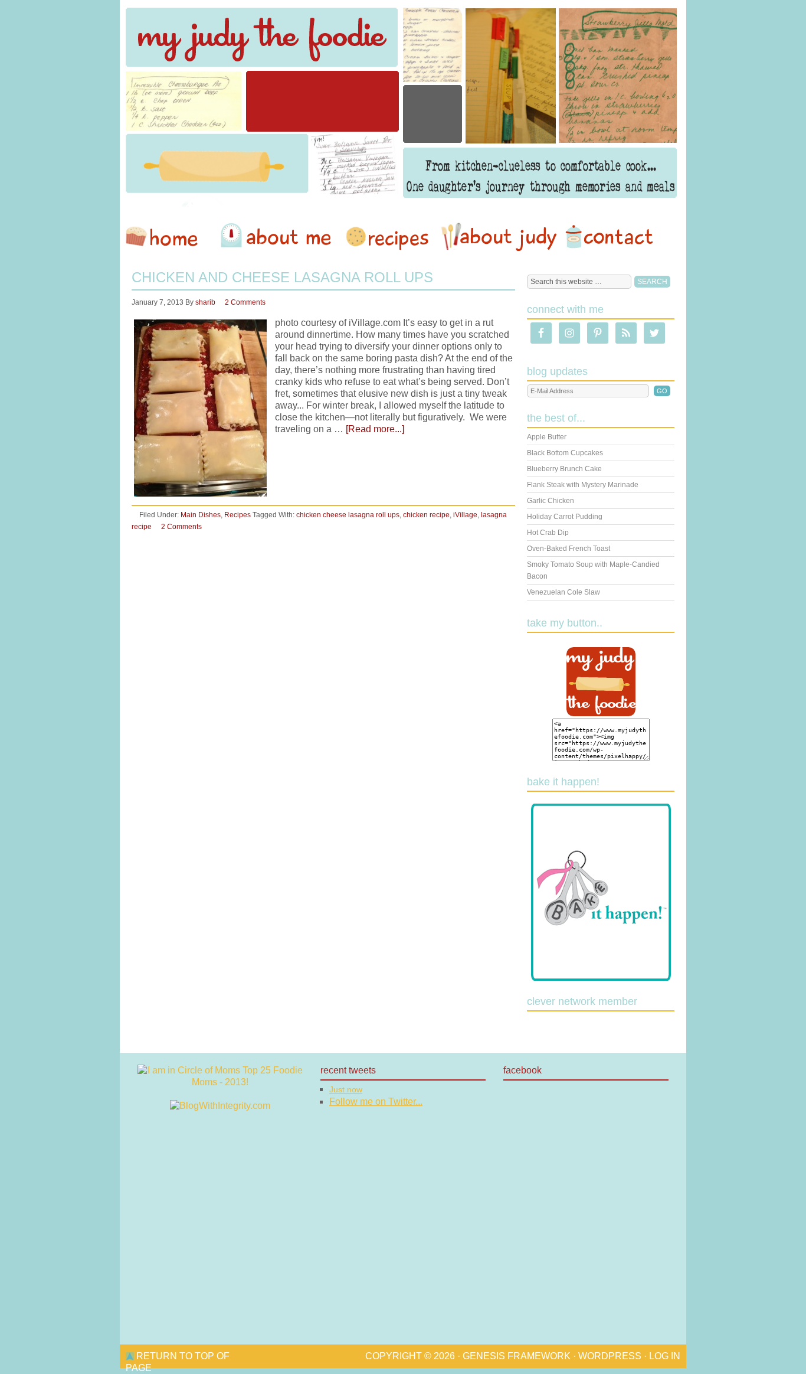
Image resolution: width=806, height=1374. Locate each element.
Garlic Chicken (550, 501)
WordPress (609, 1356)
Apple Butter (546, 437)
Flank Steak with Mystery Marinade (582, 485)
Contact (609, 236)
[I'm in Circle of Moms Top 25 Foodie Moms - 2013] (220, 1082)
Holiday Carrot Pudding (564, 517)
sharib (205, 302)
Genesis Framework (517, 1356)
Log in (664, 1356)
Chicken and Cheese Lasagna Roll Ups (282, 277)
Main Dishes (201, 515)
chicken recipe (426, 515)
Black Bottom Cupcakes (565, 453)
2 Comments (245, 302)
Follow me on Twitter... (375, 1101)
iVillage (465, 515)
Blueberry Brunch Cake (564, 469)
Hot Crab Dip (548, 532)
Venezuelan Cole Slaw (563, 592)
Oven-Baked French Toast (568, 548)
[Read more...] (375, 429)
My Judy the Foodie (403, 103)
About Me (278, 236)
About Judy (498, 236)
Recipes (388, 236)
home (167, 236)
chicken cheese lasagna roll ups (347, 515)
